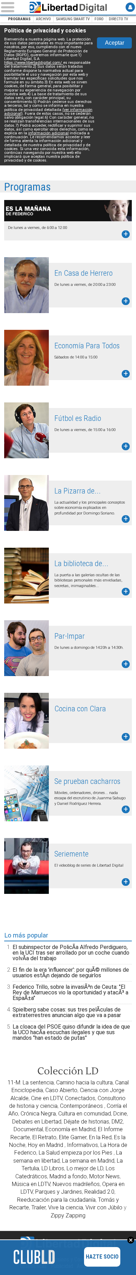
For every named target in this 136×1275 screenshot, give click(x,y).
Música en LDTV (31, 1184)
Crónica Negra (38, 1113)
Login (130, 7)
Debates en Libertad (36, 1121)
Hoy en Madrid (46, 1145)
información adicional (48, 133)
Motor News (104, 1176)
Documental (28, 1129)
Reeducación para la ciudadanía (56, 1199)
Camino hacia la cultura (84, 1082)
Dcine (120, 1113)
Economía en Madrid (70, 1129)
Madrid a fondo (68, 1176)
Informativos (82, 1145)
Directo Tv (118, 19)
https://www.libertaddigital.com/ (33, 62)
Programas (19, 19)
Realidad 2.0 (99, 1191)
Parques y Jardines (58, 1191)
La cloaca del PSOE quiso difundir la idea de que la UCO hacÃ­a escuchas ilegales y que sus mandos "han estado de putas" (71, 1032)
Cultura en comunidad (84, 1113)
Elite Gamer (72, 1137)
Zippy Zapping (68, 1215)
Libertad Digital (68, 7)
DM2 (117, 1121)
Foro (99, 19)
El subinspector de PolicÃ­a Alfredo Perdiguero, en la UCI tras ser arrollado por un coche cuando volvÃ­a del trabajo (71, 953)
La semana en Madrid (88, 1160)
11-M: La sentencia (31, 1082)
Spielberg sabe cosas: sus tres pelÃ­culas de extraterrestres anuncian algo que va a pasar (67, 1012)
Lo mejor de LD (85, 1168)
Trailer (38, 1207)
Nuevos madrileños (76, 1184)
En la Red (100, 1137)
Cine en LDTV (46, 1098)
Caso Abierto (61, 1090)
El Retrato (44, 1137)
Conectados (80, 1098)
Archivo (43, 19)
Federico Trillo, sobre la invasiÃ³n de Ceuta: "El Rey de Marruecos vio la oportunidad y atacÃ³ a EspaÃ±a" (70, 992)
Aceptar (114, 43)
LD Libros (52, 1168)
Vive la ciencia (65, 1207)
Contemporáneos (82, 1106)
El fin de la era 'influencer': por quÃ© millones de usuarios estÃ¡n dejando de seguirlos (71, 972)
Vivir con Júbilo (103, 1207)
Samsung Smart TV (73, 19)
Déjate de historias (86, 1121)
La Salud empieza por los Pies (76, 1152)
